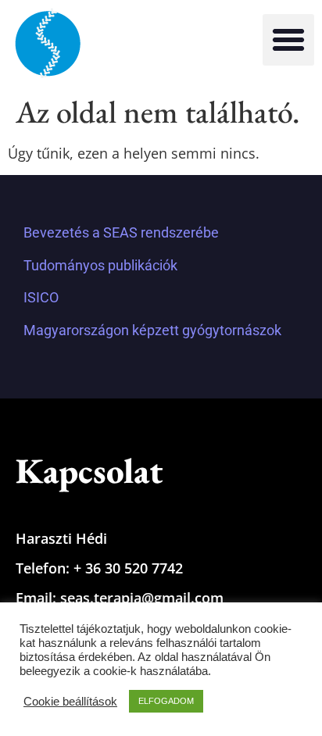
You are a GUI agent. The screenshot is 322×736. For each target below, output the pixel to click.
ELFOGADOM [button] (166, 701)
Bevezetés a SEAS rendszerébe (121, 232)
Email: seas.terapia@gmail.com (120, 597)
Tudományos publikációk (100, 265)
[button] (288, 40)
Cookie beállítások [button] (70, 701)
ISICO (41, 297)
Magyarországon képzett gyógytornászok (152, 330)
